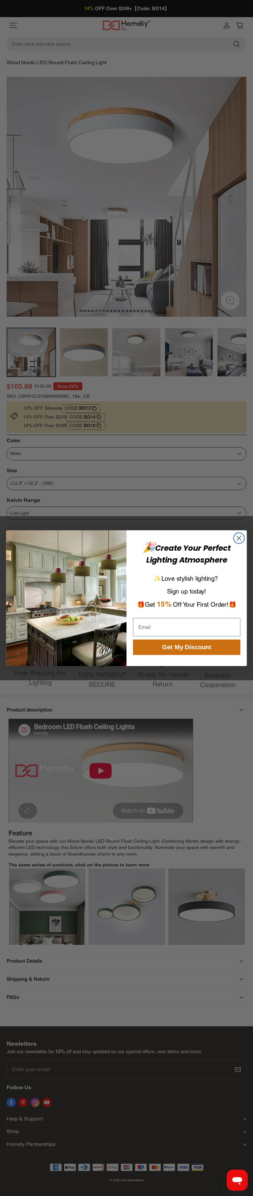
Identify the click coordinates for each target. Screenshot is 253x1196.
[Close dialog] (239, 538)
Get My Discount (186, 647)
